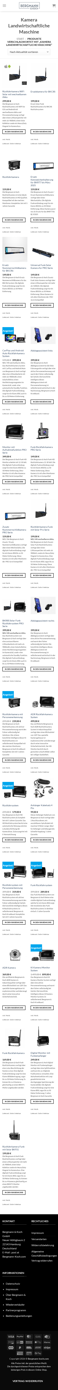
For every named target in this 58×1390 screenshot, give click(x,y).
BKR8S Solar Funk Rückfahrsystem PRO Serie (13, 623)
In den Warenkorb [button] (14, 132)
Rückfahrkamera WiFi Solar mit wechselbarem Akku (14, 94)
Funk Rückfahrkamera (13, 1053)
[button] (4, 5)
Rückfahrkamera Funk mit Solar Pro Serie (42, 528)
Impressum (37, 1232)
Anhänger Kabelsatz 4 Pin (41, 806)
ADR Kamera (9, 967)
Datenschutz (13, 1283)
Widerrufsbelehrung (42, 1245)
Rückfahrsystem (10, 805)
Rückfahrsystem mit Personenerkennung (12, 886)
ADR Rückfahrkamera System (42, 715)
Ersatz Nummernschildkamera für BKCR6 (14, 268)
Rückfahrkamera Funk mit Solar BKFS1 (13, 1148)
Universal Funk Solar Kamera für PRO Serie (42, 266)
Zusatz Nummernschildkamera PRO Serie (14, 530)
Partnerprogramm (16, 1310)
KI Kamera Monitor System (40, 969)
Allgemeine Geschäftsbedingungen (44, 1253)
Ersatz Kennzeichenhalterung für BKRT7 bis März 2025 (42, 181)
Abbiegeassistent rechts (42, 620)
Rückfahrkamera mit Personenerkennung (12, 715)
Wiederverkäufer (15, 1304)
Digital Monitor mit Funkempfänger (40, 1054)
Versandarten (39, 1239)
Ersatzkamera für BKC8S (43, 91)
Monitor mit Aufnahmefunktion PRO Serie (14, 450)
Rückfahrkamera (10, 177)
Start (20, 38)
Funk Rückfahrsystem (41, 885)
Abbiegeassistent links (42, 350)
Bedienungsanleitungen (19, 1315)
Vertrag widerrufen (42, 1260)
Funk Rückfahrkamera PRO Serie (42, 448)
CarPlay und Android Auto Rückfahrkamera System (13, 353)
